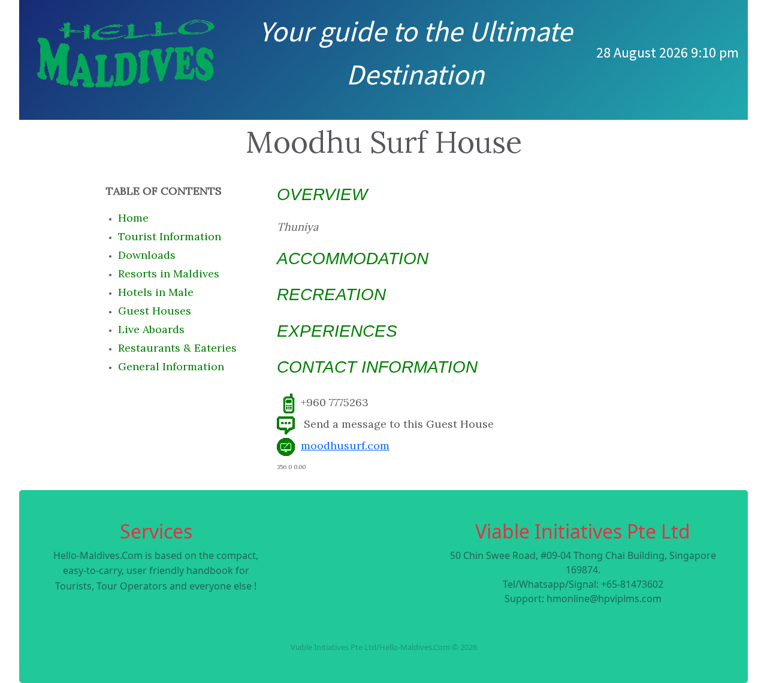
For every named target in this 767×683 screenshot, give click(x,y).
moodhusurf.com (345, 445)
